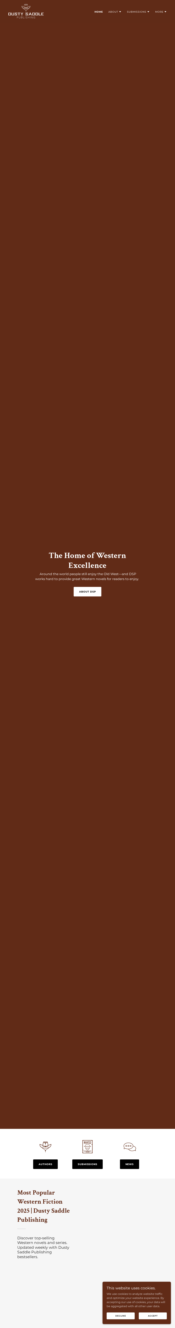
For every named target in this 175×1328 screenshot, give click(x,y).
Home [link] (99, 11)
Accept (153, 1316)
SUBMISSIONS (87, 1164)
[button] (115, 12)
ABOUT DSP (87, 591)
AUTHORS (45, 1164)
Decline (120, 1316)
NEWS (129, 1164)
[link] (26, 11)
